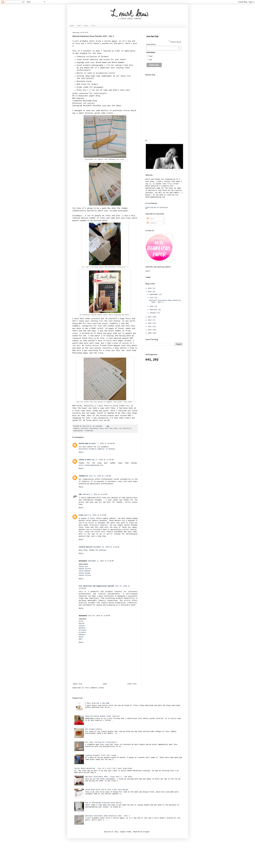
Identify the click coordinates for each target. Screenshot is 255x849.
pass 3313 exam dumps (128, 481)
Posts (151, 219)
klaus (81, 515)
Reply (81, 452)
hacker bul (83, 567)
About (86, 25)
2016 (150, 288)
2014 (150, 317)
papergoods (78, 430)
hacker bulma (84, 573)
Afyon (81, 637)
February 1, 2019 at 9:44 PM (94, 494)
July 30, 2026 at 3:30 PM (99, 616)
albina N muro (85, 460)
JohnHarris (83, 476)
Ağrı (80, 639)
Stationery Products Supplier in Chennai (97, 449)
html (150, 56)
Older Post (132, 684)
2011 (150, 327)
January (153, 313)
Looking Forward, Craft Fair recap (100, 755)
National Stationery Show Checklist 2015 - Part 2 (107, 816)
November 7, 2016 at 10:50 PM (101, 443)
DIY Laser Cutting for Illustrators (101, 742)
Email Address (163, 45)
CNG (80, 494)
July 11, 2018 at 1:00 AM (100, 476)
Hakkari (82, 635)
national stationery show (92, 428)
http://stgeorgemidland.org (91, 465)
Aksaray (82, 628)
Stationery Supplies (98, 525)
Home (72, 25)
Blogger (146, 832)
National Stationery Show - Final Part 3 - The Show (108, 777)
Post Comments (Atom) (94, 688)
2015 (150, 292)
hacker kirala (85, 569)
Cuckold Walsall (86, 547)
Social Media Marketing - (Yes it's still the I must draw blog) (103, 768)
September (154, 294)
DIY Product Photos (93, 729)
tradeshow (89, 430)
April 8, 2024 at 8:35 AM (95, 515)
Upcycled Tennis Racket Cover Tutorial (102, 716)
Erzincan (82, 630)
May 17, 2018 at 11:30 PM (103, 460)
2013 (150, 320)
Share (147, 271)
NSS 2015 (113, 428)
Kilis (81, 621)
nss (106, 428)
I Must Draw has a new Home (97, 703)
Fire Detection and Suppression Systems (96, 586)
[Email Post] (108, 426)
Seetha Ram (83, 443)
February (154, 310)
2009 (150, 333)
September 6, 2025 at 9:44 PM (101, 561)
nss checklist (125, 428)
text (150, 60)
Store (79, 25)
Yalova (81, 626)
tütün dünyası (85, 571)
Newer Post (77, 684)
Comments (152, 223)
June (152, 306)
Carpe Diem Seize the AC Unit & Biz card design (106, 790)
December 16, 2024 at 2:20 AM (106, 547)
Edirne (81, 623)
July (152, 298)
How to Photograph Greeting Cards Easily (103, 803)
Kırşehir (82, 632)
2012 (150, 323)
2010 (150, 330)
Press (93, 25)
